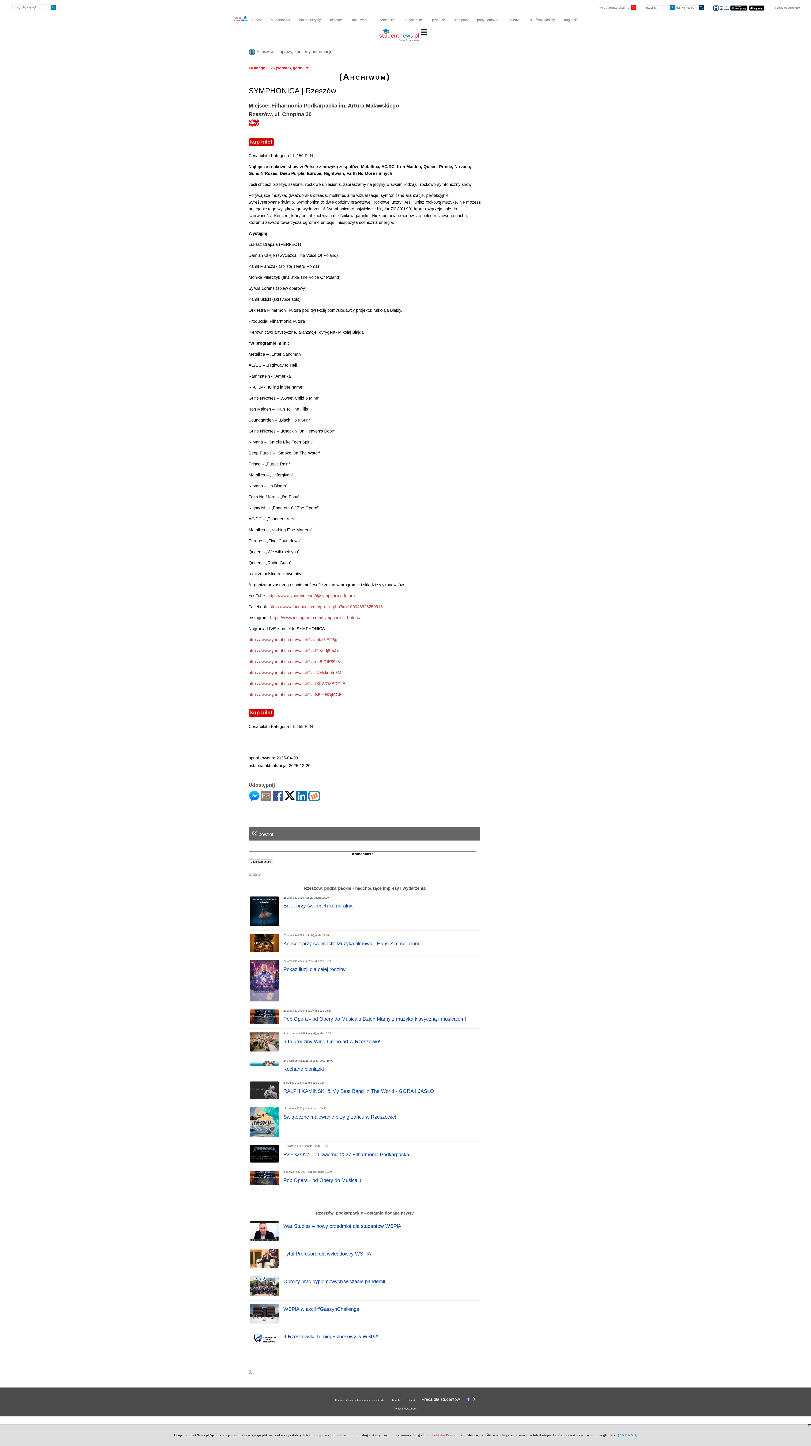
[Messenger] (254, 799)
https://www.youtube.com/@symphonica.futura (311, 595)
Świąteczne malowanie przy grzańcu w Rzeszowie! (339, 1117)
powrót (262, 832)
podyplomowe (487, 20)
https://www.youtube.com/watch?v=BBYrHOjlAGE (295, 694)
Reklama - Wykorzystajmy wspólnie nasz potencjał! (360, 1400)
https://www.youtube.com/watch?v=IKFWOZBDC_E (297, 683)
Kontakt (396, 1400)
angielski (571, 20)
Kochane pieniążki (303, 1069)
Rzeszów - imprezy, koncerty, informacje (293, 51)
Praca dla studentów (441, 1399)
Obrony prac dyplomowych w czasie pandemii (334, 1281)
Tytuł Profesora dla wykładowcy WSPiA (327, 1254)
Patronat (411, 1400)
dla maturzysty (310, 20)
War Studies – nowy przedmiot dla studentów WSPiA (342, 1226)
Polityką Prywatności (448, 1435)
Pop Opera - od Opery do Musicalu (322, 1180)
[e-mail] (266, 799)
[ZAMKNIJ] (627, 1435)
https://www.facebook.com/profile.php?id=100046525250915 (326, 606)
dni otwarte (360, 20)
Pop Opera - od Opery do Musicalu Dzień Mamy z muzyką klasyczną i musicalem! (374, 1019)
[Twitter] (289, 798)
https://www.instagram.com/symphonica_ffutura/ (315, 617)
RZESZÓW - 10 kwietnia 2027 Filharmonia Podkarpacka (346, 1154)
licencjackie (387, 20)
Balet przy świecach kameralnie (318, 906)
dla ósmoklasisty (542, 20)
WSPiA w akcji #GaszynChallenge (321, 1309)
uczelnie (336, 20)
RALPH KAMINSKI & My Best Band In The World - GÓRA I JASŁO (358, 1091)
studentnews (280, 20)
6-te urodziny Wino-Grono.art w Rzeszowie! (331, 1041)
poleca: (256, 20)
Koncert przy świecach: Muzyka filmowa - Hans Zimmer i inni (351, 943)
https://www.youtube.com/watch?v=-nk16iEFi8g (293, 639)
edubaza (514, 20)
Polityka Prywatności (405, 1408)
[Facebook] (278, 799)
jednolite (438, 20)
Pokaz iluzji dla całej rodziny (314, 969)
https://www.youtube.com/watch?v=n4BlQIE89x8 (294, 661)
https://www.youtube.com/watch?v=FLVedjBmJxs (294, 650)
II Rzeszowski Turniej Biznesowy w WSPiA (331, 1336)
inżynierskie (414, 20)
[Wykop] (314, 799)
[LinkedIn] (301, 799)
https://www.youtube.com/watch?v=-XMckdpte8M (295, 672)
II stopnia (461, 20)
